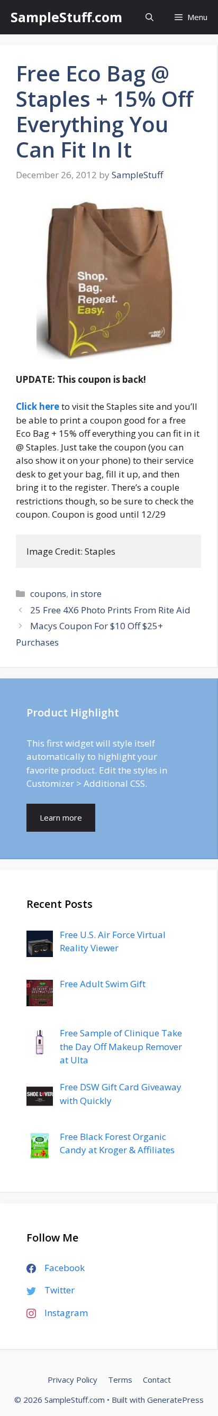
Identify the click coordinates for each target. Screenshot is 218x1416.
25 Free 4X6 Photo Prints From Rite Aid (110, 610)
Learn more (61, 817)
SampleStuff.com (66, 17)
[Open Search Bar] (149, 17)
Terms (120, 1379)
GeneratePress (175, 1399)
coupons (48, 593)
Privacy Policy (72, 1379)
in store (86, 593)
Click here (37, 406)
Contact (157, 1379)
